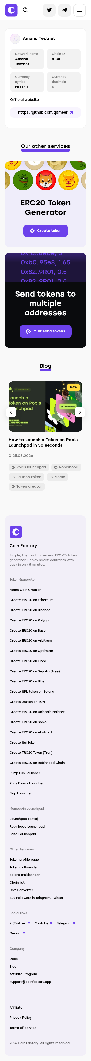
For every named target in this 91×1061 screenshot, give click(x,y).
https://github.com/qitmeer (43, 112)
